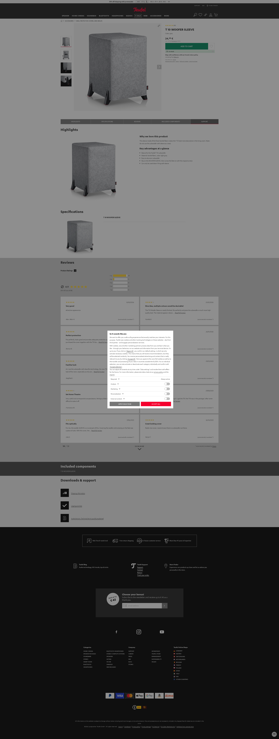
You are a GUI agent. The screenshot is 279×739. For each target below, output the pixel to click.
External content (116, 399)
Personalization (116, 394)
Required (114, 379)
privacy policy (158, 372)
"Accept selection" (116, 367)
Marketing (114, 389)
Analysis (113, 384)
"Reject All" (130, 351)
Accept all (156, 404)
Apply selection (124, 404)
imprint (112, 375)
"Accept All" (131, 359)
